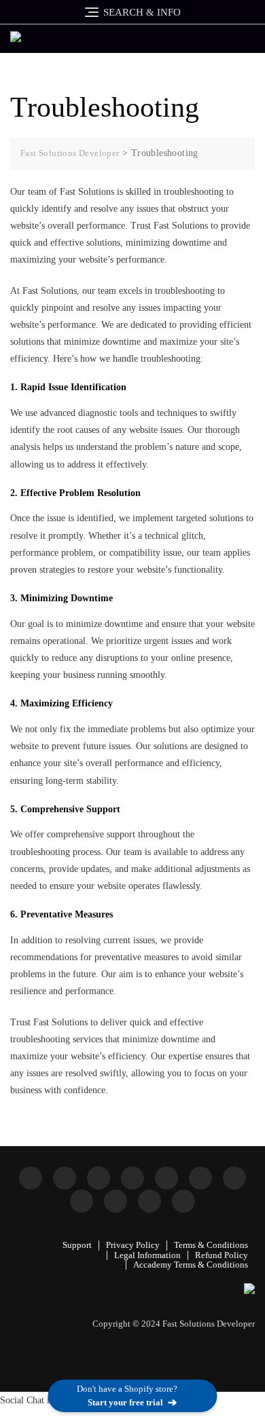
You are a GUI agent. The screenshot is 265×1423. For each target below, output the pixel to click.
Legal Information (147, 1255)
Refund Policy (221, 1255)
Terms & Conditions (211, 1245)
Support (77, 1245)
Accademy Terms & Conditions (190, 1264)
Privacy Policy (133, 1245)
